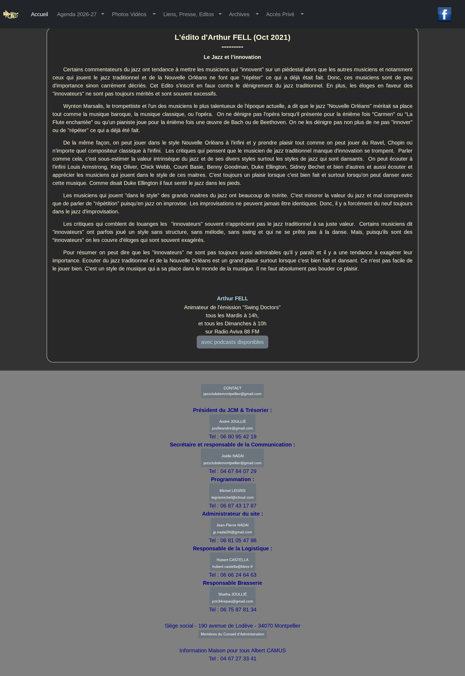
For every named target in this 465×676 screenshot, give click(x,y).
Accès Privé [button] (281, 14)
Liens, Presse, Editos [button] (188, 14)
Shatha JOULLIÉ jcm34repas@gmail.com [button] (232, 597)
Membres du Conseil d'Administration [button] (232, 634)
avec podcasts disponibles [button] (232, 342)
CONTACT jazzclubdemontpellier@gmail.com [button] (232, 391)
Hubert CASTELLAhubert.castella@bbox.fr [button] (232, 563)
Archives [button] (240, 14)
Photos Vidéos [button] (130, 14)
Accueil (39, 14)
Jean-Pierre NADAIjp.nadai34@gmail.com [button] (232, 528)
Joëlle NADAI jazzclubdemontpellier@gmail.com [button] (232, 459)
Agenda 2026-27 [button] (77, 14)
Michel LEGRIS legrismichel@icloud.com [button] (233, 494)
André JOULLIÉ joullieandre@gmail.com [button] (232, 425)
